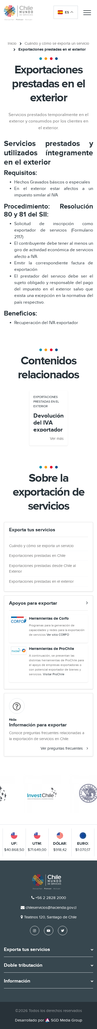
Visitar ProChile (53, 674)
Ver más (57, 438)
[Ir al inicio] (18, 12)
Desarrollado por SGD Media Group (48, 1020)
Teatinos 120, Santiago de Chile (50, 917)
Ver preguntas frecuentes (62, 748)
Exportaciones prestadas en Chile (37, 555)
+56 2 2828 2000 (50, 897)
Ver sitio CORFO (58, 634)
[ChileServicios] (46, 881)
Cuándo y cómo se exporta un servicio (57, 43)
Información (17, 981)
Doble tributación (23, 965)
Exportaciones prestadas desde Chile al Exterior (42, 568)
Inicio (12, 43)
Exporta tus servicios (27, 950)
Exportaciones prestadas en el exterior (41, 581)
